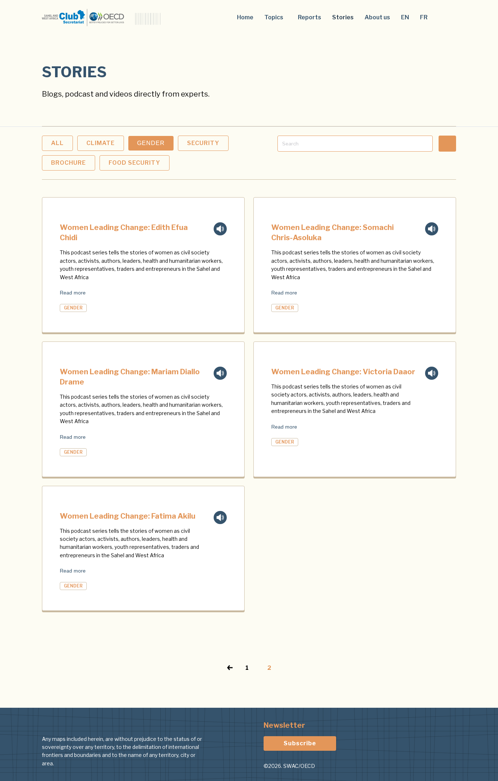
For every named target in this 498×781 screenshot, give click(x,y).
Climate (100, 143)
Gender (151, 143)
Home (245, 17)
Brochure (68, 162)
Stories (343, 17)
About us (377, 17)
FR (424, 17)
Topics (273, 17)
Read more (73, 292)
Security (203, 143)
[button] (275, 17)
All (57, 143)
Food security (134, 162)
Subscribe (300, 743)
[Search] (447, 144)
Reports (309, 17)
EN (405, 17)
